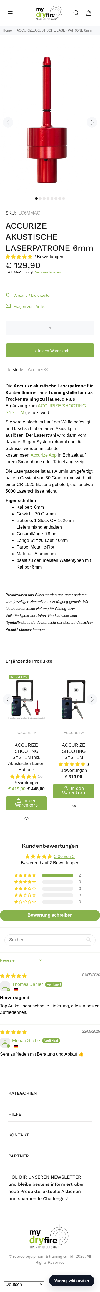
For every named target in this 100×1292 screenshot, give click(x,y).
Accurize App (44, 455)
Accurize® (38, 369)
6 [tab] (55, 198)
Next (92, 122)
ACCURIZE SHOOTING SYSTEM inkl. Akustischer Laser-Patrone (26, 757)
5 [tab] (52, 198)
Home (7, 30)
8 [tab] (63, 198)
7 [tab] (59, 198)
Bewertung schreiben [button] (50, 915)
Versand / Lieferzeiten (32, 295)
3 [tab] (44, 198)
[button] (19, 256)
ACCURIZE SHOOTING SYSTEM (74, 751)
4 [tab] (48, 198)
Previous (8, 122)
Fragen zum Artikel (29, 306)
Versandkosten (48, 272)
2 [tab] (40, 198)
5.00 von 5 (64, 856)
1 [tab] (36, 198)
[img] (13, 975)
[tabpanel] (50, 118)
